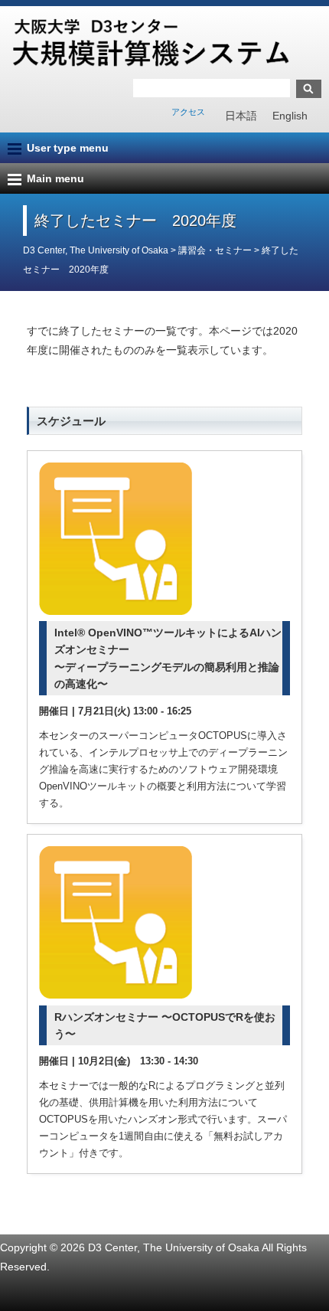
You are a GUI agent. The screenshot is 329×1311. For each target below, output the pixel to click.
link (164, 637)
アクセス (188, 111)
